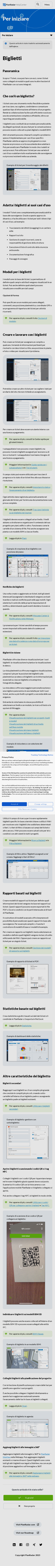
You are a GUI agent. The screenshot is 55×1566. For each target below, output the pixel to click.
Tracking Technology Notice (42, 755)
